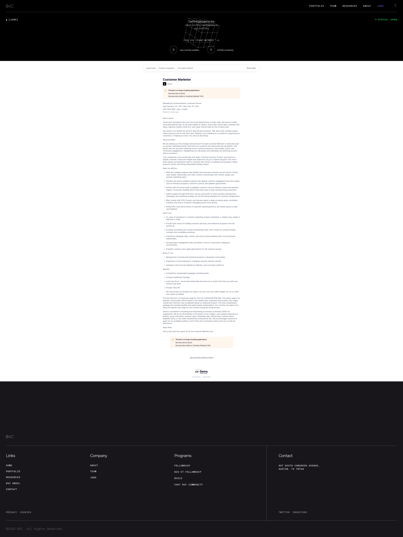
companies (166, 68)
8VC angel (13, 483)
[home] (10, 6)
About (367, 6)
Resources (349, 6)
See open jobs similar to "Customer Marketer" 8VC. (186, 96)
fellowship (182, 465)
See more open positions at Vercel (201, 357)
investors (300, 512)
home (9, 465)
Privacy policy (196, 377)
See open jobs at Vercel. (176, 93)
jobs (151, 68)
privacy (11, 512)
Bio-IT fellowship (187, 472)
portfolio (13, 471)
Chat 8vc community (188, 484)
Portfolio (316, 6)
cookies (25, 512)
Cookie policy (207, 377)
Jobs (380, 6)
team (93, 471)
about (94, 465)
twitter (284, 512)
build (178, 478)
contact (11, 489)
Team (333, 6)
